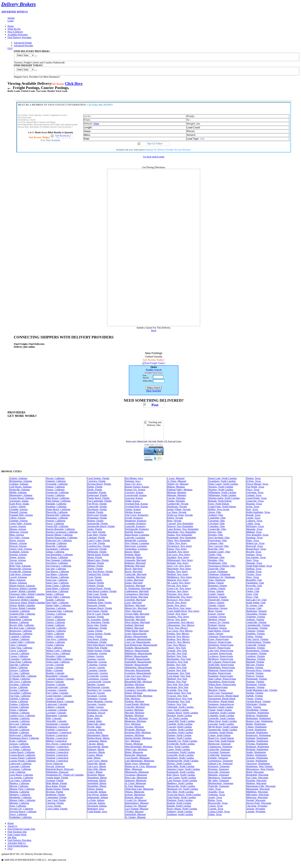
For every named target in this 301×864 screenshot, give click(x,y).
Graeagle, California (20, 721)
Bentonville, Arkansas (20, 568)
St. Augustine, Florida (98, 619)
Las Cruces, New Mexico (180, 630)
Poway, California (55, 523)
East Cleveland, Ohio (219, 537)
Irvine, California (18, 741)
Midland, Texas (254, 532)
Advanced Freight (23, 42)
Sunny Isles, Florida (97, 625)
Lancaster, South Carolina (221, 724)
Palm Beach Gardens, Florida (101, 591)
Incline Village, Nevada (178, 509)
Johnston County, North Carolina (183, 769)
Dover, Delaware (54, 763)
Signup (11, 18)
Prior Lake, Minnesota (136, 777)
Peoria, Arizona (17, 540)
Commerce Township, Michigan (141, 690)
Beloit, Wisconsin (255, 772)
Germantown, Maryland (137, 594)
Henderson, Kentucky (136, 520)
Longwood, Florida (97, 549)
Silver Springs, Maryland (137, 622)
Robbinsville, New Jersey (180, 597)
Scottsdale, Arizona (19, 551)
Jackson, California (19, 743)
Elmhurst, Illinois (95, 749)
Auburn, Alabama (18, 478)
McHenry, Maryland (135, 605)
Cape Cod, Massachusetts (137, 642)
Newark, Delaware (55, 766)
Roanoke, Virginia (255, 687)
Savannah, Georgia (96, 695)
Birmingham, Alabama (21, 481)
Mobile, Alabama (18, 492)
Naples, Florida (95, 568)
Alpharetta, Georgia (97, 653)
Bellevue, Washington (257, 715)
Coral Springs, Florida (98, 478)
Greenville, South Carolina (221, 718)
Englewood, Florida (97, 495)
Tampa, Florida (94, 630)
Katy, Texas (252, 509)
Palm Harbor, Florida (97, 597)
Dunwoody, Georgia (97, 673)
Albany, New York (176, 647)
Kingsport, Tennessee (219, 766)
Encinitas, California (20, 684)
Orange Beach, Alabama (22, 498)
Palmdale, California (56, 503)
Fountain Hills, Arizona (21, 515)
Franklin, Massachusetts (137, 647)
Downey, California (19, 670)
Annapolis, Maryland (135, 560)
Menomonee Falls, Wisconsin (260, 786)
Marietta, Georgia (96, 684)
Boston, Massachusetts (136, 636)
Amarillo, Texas (216, 791)
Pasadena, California (56, 506)
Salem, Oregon (215, 633)
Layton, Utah (252, 588)
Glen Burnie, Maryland (136, 597)
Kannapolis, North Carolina (181, 772)
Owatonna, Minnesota (136, 774)
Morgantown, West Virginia (260, 769)
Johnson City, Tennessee (220, 763)
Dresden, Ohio (215, 534)
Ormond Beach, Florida (99, 588)
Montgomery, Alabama (21, 495)
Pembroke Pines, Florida (99, 602)
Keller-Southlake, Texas (258, 512)
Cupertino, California (20, 659)
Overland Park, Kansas (136, 503)
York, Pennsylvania (218, 687)
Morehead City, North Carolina (182, 789)
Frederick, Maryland (135, 585)
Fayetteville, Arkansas (20, 571)
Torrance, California (56, 614)
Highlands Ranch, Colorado (60, 701)
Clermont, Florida (55, 803)
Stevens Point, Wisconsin (258, 803)
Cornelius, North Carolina (180, 729)
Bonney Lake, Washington (259, 721)
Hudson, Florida (95, 520)
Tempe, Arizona (17, 557)
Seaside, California (55, 599)
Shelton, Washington (256, 755)
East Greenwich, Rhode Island (223, 695)
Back (153, 330)
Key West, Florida (96, 532)
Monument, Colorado (56, 715)
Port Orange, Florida (97, 611)
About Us (12, 826)
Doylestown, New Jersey (179, 546)
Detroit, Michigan (134, 693)
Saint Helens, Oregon (219, 630)
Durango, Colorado (55, 684)
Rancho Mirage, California (59, 534)
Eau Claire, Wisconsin (257, 777)
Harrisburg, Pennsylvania (220, 645)
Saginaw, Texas (254, 554)
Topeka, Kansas (133, 509)
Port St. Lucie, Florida (98, 614)
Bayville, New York (177, 653)
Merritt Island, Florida (98, 554)
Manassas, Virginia (255, 659)
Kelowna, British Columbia (23, 588)
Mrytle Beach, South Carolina (223, 726)
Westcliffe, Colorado (56, 721)
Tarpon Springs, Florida (99, 633)
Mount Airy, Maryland (136, 608)
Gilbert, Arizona (18, 517)
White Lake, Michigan (136, 749)
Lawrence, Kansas (134, 492)
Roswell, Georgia (96, 693)
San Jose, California (56, 568)
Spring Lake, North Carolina (222, 478)
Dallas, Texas (215, 814)
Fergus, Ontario (216, 591)
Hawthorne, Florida (97, 509)
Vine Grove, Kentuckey (137, 515)
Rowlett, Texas (253, 551)
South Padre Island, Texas (259, 565)
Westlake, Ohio (216, 560)
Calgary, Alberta (18, 506)
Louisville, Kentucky (135, 526)
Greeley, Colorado (55, 698)
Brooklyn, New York (177, 662)
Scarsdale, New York (177, 690)
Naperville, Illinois (96, 763)
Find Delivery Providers (19, 37)
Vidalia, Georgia (95, 707)
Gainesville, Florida (97, 506)
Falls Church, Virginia (257, 639)
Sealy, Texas (252, 560)
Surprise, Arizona (18, 554)
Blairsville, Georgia (97, 662)
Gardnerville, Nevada (177, 503)
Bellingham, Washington (258, 718)
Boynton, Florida (54, 791)
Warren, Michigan (134, 743)
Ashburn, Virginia (255, 619)
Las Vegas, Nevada (176, 512)
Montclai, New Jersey (178, 580)
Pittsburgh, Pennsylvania (220, 670)
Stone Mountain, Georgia (99, 701)
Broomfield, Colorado (57, 676)
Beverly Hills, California (22, 625)
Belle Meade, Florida (56, 783)
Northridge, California (21, 817)
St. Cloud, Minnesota (135, 783)
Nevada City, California (21, 808)
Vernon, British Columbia (22, 605)
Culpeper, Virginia (255, 630)
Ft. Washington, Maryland (138, 588)
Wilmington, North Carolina (222, 495)
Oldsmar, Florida (95, 582)
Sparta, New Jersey (176, 605)
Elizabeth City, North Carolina (182, 741)
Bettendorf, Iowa (95, 808)
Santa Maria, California (57, 588)
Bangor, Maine (132, 551)
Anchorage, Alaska (19, 501)
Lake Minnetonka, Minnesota (139, 760)
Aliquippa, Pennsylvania (220, 636)
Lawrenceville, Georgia (99, 681)
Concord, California (19, 653)
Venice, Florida (94, 636)
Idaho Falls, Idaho (96, 724)
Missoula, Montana (176, 492)
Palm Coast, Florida (97, 594)
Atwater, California (19, 616)
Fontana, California (19, 704)
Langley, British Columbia (23, 591)
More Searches (153, 390)
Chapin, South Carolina (220, 710)
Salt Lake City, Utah (256, 599)
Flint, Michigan (132, 698)
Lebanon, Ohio (215, 543)
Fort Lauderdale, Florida (99, 501)
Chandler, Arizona (19, 509)
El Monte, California (20, 678)
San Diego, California (57, 563)
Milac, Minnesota (133, 769)
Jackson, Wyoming (255, 808)
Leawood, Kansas (134, 498)
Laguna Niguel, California (23, 758)
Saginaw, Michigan (134, 735)
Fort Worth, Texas (255, 486)
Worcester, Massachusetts (137, 670)
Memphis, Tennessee (218, 774)
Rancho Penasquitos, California (61, 537)
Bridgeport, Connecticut (58, 726)
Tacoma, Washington (256, 760)
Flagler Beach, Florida (98, 498)
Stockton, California (56, 608)
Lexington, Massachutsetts (138, 673)
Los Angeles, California (21, 777)
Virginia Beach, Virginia (258, 701)
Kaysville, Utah (254, 585)
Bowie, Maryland (133, 568)
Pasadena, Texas (254, 537)
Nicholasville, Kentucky (137, 529)
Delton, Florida (94, 486)
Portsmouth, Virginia (256, 678)
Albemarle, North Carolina (180, 707)
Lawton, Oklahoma (218, 571)
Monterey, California (20, 794)
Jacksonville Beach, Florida (101, 526)
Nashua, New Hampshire (179, 534)
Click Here (74, 83)
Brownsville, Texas (217, 803)
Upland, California (55, 625)
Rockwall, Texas (254, 546)
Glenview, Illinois (96, 752)
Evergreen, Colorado (56, 690)
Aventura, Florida (54, 780)
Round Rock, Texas (256, 549)
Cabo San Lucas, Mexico (137, 676)
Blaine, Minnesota (134, 752)
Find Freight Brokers (18, 846)
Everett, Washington (256, 729)
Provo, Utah (252, 597)
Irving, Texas (252, 506)
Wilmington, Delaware (57, 772)
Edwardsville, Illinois (97, 746)
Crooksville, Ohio (217, 529)
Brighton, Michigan (134, 684)
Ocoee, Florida (94, 580)
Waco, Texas (252, 577)
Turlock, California (55, 622)
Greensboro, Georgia (97, 678)
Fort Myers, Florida (97, 503)
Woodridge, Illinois (96, 786)
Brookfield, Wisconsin (257, 774)
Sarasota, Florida (95, 616)
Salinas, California (55, 551)
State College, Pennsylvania (222, 678)
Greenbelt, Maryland (135, 599)
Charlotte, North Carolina (179, 724)
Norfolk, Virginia (254, 673)
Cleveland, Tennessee (219, 752)
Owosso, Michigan (134, 726)
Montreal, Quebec (217, 690)
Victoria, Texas (253, 574)
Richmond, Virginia (256, 684)
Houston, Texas (254, 503)
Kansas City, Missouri (136, 806)
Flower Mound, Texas (257, 484)
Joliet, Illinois (93, 758)
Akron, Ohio (214, 512)
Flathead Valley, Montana (179, 489)
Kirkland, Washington (257, 738)
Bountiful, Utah (254, 580)
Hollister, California (19, 732)
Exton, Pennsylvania (218, 639)
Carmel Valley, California (22, 642)
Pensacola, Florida (96, 605)
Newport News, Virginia (258, 670)
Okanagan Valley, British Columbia (27, 594)
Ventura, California (55, 642)
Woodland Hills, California (59, 659)
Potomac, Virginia (255, 681)
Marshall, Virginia (255, 662)
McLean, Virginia (255, 664)
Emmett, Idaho (94, 721)
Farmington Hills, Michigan (138, 695)
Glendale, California (20, 718)
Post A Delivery (15, 31)
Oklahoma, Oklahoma (219, 574)
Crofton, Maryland (134, 580)
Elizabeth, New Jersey (178, 551)
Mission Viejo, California (22, 789)
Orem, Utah (252, 594)
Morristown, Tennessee (219, 777)
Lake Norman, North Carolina (182, 780)
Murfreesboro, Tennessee (220, 783)
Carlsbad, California (19, 639)
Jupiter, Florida (94, 529)
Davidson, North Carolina (180, 732)
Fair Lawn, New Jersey (178, 554)
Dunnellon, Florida (96, 492)
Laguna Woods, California (23, 760)
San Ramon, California (57, 577)
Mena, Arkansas (18, 580)
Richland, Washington (257, 749)
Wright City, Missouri (177, 484)
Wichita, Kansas (133, 512)
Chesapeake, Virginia (256, 628)
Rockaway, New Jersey (178, 599)
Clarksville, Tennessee (219, 749)
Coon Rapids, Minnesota (137, 758)
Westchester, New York (178, 701)
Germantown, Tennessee (220, 760)
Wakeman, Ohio (216, 557)
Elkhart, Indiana (95, 789)
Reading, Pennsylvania (219, 673)
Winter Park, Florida (97, 647)
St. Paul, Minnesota (134, 786)
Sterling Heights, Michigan (138, 738)
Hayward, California (20, 724)
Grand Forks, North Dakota (222, 506)
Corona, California (19, 656)
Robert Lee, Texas (255, 543)
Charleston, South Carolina (221, 712)
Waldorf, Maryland (134, 628)
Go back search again (153, 156)
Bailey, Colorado (54, 670)
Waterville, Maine (134, 557)
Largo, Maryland (133, 602)
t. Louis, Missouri (176, 478)
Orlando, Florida (95, 585)
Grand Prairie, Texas (256, 498)
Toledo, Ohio (215, 554)
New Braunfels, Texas (257, 534)
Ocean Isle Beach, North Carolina (184, 794)
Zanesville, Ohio (216, 568)
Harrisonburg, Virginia (257, 650)
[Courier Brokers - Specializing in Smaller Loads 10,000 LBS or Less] (154, 460)
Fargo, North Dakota (218, 503)
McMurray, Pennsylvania (220, 659)
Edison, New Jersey (177, 549)
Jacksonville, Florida (97, 523)
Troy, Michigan (132, 741)
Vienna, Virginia (254, 698)
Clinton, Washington (256, 726)
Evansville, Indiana (96, 791)
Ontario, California (55, 486)
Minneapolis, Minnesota (137, 772)
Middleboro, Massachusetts (138, 653)
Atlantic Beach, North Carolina (182, 712)
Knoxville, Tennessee (219, 772)
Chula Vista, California (21, 647)
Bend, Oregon (215, 611)
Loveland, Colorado (56, 712)
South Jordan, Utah (255, 602)
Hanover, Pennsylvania (219, 642)
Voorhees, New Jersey (178, 616)
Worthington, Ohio (217, 563)
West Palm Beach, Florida (100, 645)
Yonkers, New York (177, 704)
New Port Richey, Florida (100, 571)
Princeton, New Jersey (178, 594)
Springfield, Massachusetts (138, 662)
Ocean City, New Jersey (179, 588)
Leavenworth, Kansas (136, 495)
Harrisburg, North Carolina (180, 758)
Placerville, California (57, 512)
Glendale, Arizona (19, 520)
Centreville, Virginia (256, 622)
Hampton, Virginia (255, 647)
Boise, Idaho (93, 718)
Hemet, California (18, 726)
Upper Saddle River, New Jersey (183, 611)
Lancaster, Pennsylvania (220, 653)
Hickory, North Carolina (179, 763)
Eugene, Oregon (216, 614)
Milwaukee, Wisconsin (257, 794)
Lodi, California (17, 772)
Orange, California (55, 489)
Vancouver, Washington (258, 763)
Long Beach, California (21, 774)
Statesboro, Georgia (97, 698)
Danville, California (19, 664)
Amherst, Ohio (215, 515)
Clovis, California (18, 650)
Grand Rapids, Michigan (137, 704)
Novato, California (55, 478)
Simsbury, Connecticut (57, 746)
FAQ (10, 48)
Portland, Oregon (216, 625)
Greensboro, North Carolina (181, 752)
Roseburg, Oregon (217, 628)
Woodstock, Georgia (97, 710)
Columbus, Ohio (216, 526)
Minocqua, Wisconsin (257, 797)
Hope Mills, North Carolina (180, 766)
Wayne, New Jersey (177, 619)
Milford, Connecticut (56, 741)
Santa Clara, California (57, 582)
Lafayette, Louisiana (135, 537)
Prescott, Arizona (18, 546)
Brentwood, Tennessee (219, 743)
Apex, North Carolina (178, 710)
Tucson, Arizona (18, 560)
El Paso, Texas (253, 481)
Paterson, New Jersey (177, 591)
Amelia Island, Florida (57, 777)
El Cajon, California (19, 673)
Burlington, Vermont (256, 611)
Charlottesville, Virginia (258, 625)
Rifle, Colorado (53, 718)
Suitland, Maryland (134, 625)
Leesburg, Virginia (255, 656)
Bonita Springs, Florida (57, 789)
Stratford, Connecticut (57, 755)
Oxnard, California (55, 495)
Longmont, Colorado (56, 710)
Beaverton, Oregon (217, 608)
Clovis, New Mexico (177, 628)
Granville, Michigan (135, 707)
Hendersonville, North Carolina (182, 760)
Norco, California (18, 814)
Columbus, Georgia (97, 664)
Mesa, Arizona (17, 534)
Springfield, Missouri (135, 814)
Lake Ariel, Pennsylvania (220, 650)
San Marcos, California (57, 571)
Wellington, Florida (96, 642)
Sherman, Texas (254, 563)
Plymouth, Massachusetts (137, 659)
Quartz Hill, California (57, 526)
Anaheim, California (20, 611)
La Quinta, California (20, 749)
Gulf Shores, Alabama (21, 486)
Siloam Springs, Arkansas (22, 585)
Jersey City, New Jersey (179, 565)
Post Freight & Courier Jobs (21, 829)
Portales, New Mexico (178, 633)
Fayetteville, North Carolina (181, 743)
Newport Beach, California (23, 811)
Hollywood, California (21, 735)
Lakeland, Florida (96, 537)
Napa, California (18, 806)
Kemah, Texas (253, 515)
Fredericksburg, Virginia (258, 642)
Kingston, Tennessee (218, 769)
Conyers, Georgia (96, 667)
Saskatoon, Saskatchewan (221, 704)
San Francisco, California (58, 565)
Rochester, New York (177, 687)
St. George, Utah (254, 605)
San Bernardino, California (59, 554)
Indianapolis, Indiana (97, 797)
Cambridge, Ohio (217, 517)
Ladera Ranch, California (22, 752)
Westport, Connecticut (57, 760)
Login (10, 20)
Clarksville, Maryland (135, 574)
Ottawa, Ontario (216, 602)
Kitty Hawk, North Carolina (181, 774)
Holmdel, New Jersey (178, 563)
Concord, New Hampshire (180, 523)
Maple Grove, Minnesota (137, 763)
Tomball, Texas (253, 571)
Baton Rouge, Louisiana (137, 534)
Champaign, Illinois (97, 741)
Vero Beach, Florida (97, 639)
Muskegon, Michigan (135, 721)
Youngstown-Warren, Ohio (221, 565)
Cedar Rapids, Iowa (97, 811)
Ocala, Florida (94, 577)
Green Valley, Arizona (21, 523)
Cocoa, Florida (53, 806)
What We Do (14, 29)
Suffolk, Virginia (254, 695)
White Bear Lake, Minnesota (139, 789)
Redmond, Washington (257, 746)
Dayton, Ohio (215, 532)
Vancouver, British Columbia (24, 599)
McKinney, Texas (255, 526)
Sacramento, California (57, 549)
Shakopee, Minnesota (135, 780)
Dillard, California (19, 667)
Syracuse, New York (177, 695)
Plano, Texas (252, 540)
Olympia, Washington (257, 743)
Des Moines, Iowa (134, 478)
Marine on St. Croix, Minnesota (140, 766)
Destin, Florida (94, 489)
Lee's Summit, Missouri (136, 808)
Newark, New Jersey (177, 585)
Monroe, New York (176, 681)
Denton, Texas (253, 478)
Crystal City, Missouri (136, 800)
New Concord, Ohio (218, 546)
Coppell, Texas (215, 808)
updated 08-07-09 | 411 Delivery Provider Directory (27, 854)
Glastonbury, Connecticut (58, 732)
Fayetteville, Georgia (97, 676)
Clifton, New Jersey (177, 543)
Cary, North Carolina (177, 718)
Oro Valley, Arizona (19, 537)
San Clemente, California (58, 560)
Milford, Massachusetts (136, 656)
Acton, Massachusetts (135, 633)
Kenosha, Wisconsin (256, 780)
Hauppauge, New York (178, 673)
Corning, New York (177, 667)
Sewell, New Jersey (177, 602)
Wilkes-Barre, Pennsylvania (222, 684)
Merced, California (19, 786)
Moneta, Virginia (254, 667)
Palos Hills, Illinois (96, 769)
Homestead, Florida (97, 517)
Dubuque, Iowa (132, 481)
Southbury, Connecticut (57, 749)
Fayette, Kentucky (134, 517)
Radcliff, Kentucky (134, 532)
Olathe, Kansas (132, 501)
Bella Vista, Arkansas (20, 565)
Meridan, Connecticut (57, 738)
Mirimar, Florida (95, 565)
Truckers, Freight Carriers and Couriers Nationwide (39, 62)
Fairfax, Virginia (254, 636)
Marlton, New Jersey (177, 571)
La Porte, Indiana (95, 800)
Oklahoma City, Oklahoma (221, 577)
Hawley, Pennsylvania (219, 647)
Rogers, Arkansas (18, 582)
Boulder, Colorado (55, 673)
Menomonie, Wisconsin (258, 789)
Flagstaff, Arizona (18, 512)
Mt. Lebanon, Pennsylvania (222, 662)
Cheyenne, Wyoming (256, 806)
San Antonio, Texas (256, 557)
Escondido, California (20, 693)
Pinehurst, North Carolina (180, 800)
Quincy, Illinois (95, 772)
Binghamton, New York (179, 659)
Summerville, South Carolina (222, 729)
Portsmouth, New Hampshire (181, 537)
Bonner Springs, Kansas (137, 486)
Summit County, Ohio (219, 551)
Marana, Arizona (18, 529)
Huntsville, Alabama (20, 489)
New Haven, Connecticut (58, 743)
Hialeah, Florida (95, 512)
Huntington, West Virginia (259, 766)
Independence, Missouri (137, 803)
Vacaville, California (56, 628)
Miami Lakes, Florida (98, 560)
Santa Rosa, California (57, 591)
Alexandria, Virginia (256, 614)
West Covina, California (58, 653)
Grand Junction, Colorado (59, 695)
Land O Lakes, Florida (98, 540)
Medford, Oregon (217, 619)
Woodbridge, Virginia (257, 710)
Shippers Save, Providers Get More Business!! (37, 76)
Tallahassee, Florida (97, 628)
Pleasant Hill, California (58, 515)
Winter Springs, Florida (98, 650)
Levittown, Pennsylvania (220, 656)
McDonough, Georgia (98, 687)
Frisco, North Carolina (178, 746)
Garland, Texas (253, 495)
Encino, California (19, 687)
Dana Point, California (21, 662)
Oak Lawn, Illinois (96, 766)
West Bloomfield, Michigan (138, 746)
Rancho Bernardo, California (60, 529)
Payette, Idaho (94, 726)
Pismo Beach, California (58, 509)
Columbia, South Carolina (221, 715)
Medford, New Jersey (178, 574)
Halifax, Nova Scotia (218, 509)
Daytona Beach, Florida (99, 484)
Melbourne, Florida (96, 551)
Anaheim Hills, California (22, 614)
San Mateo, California (57, 574)
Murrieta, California (19, 803)
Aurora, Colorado (55, 667)
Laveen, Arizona (18, 526)
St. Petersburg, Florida (98, 622)
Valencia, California (56, 630)
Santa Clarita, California (58, 585)
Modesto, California (19, 791)
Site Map (12, 837)
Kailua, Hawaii (94, 715)
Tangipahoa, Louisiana (136, 549)
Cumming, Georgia (96, 670)
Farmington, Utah (255, 582)
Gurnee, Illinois (95, 755)
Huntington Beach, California (24, 738)
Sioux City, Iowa (133, 484)
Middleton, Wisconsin (257, 791)
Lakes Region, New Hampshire (182, 529)
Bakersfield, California (21, 619)
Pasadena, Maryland (135, 616)
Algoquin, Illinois (96, 729)
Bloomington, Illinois (97, 735)
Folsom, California (19, 701)
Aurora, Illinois (94, 732)
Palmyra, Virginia (255, 676)
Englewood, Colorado (57, 687)
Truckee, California (55, 619)
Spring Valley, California (58, 605)
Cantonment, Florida (56, 797)
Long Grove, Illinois (97, 760)
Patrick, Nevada (175, 517)
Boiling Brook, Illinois (98, 738)
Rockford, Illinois (96, 774)
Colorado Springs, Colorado (60, 678)
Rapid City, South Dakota (221, 738)
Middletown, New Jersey (179, 577)
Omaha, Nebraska (176, 501)
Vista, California (54, 647)
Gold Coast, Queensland (220, 693)
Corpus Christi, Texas (219, 811)
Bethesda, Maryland (135, 565)
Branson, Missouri (134, 797)
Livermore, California (20, 769)
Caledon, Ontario (216, 588)
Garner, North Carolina (178, 749)
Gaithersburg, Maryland (137, 591)
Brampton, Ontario (217, 585)
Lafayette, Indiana (96, 803)
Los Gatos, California (20, 780)
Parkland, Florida (95, 599)
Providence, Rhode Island (221, 701)
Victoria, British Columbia (23, 608)
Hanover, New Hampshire (180, 526)
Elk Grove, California (20, 681)
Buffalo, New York (176, 664)
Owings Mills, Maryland (137, 614)
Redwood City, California (59, 540)
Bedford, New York (177, 656)
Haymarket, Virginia (256, 653)
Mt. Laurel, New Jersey (178, 582)
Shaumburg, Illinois (97, 777)
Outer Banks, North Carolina (181, 797)
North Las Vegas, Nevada (180, 515)
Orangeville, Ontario (218, 599)
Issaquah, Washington (257, 732)
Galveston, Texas (254, 492)
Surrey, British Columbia (22, 597)
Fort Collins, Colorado (57, 693)
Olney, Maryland (133, 611)
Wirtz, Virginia (253, 707)
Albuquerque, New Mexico (180, 625)
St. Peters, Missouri (176, 481)
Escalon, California (19, 690)
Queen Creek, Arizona (21, 549)
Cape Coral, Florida (56, 800)
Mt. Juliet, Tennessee (218, 780)
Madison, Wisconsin (256, 783)
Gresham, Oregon (217, 616)
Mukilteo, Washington (257, 741)
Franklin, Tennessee (218, 758)
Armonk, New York (177, 650)
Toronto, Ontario (216, 605)
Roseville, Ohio (216, 549)
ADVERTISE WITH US (14, 11)
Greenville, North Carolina (180, 755)
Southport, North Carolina (180, 814)
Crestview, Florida (96, 481)
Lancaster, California (20, 766)
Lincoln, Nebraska (176, 498)
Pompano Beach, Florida (99, 608)
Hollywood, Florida (97, 515)
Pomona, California (55, 520)
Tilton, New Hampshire (178, 540)
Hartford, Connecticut (57, 735)
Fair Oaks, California (20, 695)
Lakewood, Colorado (56, 704)
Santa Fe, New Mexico (178, 642)
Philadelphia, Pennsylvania (221, 667)
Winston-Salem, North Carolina (224, 498)
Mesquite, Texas (254, 529)
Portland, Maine (133, 554)
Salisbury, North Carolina (179, 811)
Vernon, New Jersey (177, 614)
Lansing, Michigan (134, 710)
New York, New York (178, 684)
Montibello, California (21, 797)
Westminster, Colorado (57, 724)
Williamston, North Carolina (222, 492)
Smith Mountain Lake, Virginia (261, 690)
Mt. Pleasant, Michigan (136, 718)
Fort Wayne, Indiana (97, 794)
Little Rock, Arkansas (20, 574)
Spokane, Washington (257, 758)
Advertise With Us (17, 843)
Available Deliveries (18, 34)
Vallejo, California (55, 633)
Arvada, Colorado (55, 664)
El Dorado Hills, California (23, 676)
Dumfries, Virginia (255, 633)
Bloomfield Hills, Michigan (138, 681)
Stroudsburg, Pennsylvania (221, 681)
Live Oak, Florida (96, 543)
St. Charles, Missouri (135, 817)
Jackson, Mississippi (135, 794)
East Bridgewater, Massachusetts (141, 645)
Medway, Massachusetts (137, 650)
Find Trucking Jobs (17, 831)
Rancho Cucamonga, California (61, 532)
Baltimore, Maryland (135, 563)
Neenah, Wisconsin (255, 800)
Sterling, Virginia (254, 693)
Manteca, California (19, 783)
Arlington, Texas (216, 794)
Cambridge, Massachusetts (138, 639)
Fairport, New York (176, 670)
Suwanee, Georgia (96, 704)
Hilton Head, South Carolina (222, 721)
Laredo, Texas (253, 517)
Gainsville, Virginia (256, 645)
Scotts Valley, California (58, 597)
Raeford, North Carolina (179, 803)
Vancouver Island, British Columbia (27, 602)
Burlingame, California (21, 633)
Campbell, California (20, 636)
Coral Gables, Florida (56, 808)
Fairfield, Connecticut (57, 729)
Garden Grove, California (22, 715)
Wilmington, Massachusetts (138, 667)
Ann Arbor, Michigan (135, 678)
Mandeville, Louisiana (136, 540)
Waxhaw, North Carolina (220, 486)
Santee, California (55, 594)
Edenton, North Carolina (179, 738)
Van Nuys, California (56, 639)
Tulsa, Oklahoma (216, 580)
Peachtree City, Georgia (99, 690)
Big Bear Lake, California (22, 628)
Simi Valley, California (57, 602)
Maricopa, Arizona (19, 532)
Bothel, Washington (256, 724)
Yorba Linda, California (58, 662)
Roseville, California (56, 546)
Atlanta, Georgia (95, 656)
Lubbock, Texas (254, 520)
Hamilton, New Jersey (178, 557)
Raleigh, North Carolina (179, 806)
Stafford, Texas (253, 568)
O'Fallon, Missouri (134, 811)
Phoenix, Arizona (18, 543)
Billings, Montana (176, 486)
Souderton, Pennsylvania (220, 676)
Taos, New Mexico (176, 645)
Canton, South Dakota (219, 735)
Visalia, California (55, 645)
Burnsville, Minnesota (136, 755)
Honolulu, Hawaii (96, 712)
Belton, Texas (215, 800)
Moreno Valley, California (22, 800)
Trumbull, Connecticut (57, 758)
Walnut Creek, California (58, 650)
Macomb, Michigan (134, 712)
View (96, 123)
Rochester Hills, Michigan (138, 732)
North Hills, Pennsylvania (221, 664)
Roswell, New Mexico (178, 636)
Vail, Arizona (16, 563)
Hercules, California (19, 729)
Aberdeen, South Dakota (220, 732)
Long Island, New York (178, 676)
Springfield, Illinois (96, 783)
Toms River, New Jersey (179, 608)
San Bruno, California (57, 557)
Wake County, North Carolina (223, 484)
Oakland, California (56, 481)
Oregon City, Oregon (218, 622)
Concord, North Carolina (179, 726)
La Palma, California (20, 746)
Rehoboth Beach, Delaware (60, 769)
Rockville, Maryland (135, 619)
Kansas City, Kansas (135, 489)
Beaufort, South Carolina (220, 707)
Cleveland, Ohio (216, 523)
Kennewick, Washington (258, 735)
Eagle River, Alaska (19, 503)
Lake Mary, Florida (96, 534)
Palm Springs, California (58, 501)
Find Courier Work (17, 834)
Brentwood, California (21, 630)
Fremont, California (19, 707)
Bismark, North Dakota (220, 501)
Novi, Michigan (133, 724)
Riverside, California (56, 543)
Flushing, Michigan (134, 701)
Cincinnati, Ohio (216, 520)
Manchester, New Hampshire (181, 532)
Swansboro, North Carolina (222, 481)
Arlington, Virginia (255, 616)
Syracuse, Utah (253, 608)
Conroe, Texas (215, 806)
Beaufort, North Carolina (179, 715)
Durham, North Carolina (179, 735)
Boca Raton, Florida (56, 786)
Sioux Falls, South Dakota (221, 741)
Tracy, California (54, 616)
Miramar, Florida (95, 563)
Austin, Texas (215, 797)
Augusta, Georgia (96, 659)
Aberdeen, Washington (257, 712)
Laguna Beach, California (22, 755)
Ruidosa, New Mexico (178, 639)
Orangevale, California (57, 492)
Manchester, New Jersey (179, 568)
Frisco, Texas (252, 489)
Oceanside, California (57, 484)
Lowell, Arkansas (18, 577)
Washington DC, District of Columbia (65, 774)
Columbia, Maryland (135, 577)
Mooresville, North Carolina (181, 786)
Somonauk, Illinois (96, 780)
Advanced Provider (23, 45)
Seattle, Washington (256, 752)
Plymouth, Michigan (135, 729)
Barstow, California (19, 622)
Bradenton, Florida (55, 794)
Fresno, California (18, 710)
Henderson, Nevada (177, 506)
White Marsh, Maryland (137, 630)
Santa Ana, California (56, 580)
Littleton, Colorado (55, 707)
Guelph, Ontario (216, 594)
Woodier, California (56, 656)
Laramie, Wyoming (255, 811)
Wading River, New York (179, 698)
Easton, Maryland (134, 582)
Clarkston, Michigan (135, 687)
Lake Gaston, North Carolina (181, 777)
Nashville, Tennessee (218, 786)
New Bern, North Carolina (180, 791)
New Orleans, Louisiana (137, 543)
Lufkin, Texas (253, 523)
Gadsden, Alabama (19, 484)
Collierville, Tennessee (219, 755)
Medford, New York (177, 678)
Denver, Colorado (55, 681)
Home (11, 26)
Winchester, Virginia (256, 704)
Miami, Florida (94, 557)
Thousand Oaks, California (59, 611)
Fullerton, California (20, 712)
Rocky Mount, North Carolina (182, 808)
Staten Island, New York (179, 693)
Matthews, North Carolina (180, 783)
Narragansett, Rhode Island (221, 698)
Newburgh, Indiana (97, 806)
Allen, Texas (214, 789)
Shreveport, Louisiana (136, 546)
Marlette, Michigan (134, 715)
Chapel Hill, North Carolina (181, 721)
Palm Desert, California (57, 498)
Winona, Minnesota (134, 791)
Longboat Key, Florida (98, 546)
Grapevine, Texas (255, 501)
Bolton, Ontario (216, 582)
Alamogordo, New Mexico (180, 622)
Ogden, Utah (252, 591)
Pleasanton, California (57, 517)
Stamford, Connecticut (57, 752)
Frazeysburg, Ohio (217, 540)
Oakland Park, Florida (98, 574)
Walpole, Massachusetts (136, 664)
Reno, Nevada (174, 520)
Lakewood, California (20, 763)
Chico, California (18, 645)
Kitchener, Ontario (217, 597)
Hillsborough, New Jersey (180, 560)
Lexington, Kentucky (135, 523)
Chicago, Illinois (95, 743)
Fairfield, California (19, 698)
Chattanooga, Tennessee (220, 746)
